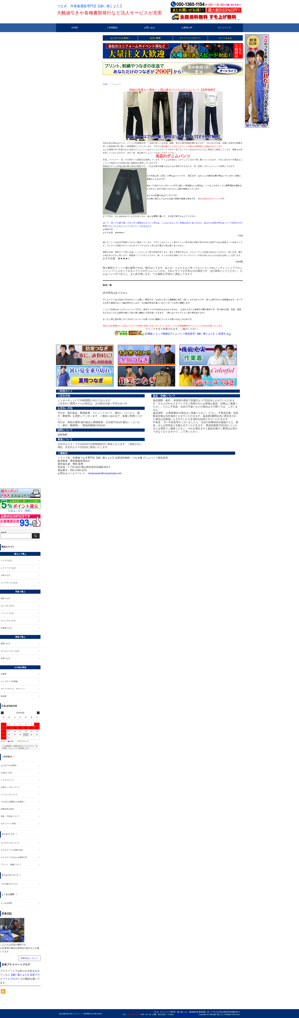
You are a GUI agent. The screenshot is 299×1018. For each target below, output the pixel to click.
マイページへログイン (190, 38)
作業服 (3, 674)
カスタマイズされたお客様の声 (14, 857)
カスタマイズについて (10, 843)
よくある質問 (8, 894)
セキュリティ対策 (8, 823)
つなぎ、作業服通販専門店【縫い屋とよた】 (90, 6)
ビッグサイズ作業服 (9, 681)
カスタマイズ (8, 834)
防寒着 (3, 696)
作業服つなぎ (6, 628)
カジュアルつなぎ (8, 621)
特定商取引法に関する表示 (92, 1014)
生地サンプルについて (10, 787)
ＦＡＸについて (7, 780)
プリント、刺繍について (11, 864)
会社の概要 (155, 38)
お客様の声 (186, 27)
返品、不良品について (10, 816)
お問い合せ (149, 27)
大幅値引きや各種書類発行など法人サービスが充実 (109, 12)
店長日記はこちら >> (29, 958)
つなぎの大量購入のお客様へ (13, 802)
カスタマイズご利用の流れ (12, 850)
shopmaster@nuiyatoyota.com (105, 473)
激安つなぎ (5, 598)
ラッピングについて (9, 794)
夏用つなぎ (5, 643)
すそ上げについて (10, 875)
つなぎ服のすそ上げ (9, 884)
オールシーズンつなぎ (10, 651)
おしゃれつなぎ (7, 606)
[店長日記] (12, 940)
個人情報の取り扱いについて (69, 1014)
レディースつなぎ (8, 568)
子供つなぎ (5, 575)
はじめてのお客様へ (120, 38)
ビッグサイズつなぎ (9, 583)
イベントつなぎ (7, 613)
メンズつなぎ (6, 560)
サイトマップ (224, 27)
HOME (74, 27)
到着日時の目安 (7, 809)
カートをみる (225, 38)
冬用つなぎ (5, 658)
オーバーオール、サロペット (13, 689)
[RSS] (3, 992)
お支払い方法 (6, 773)
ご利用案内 (112, 27)
